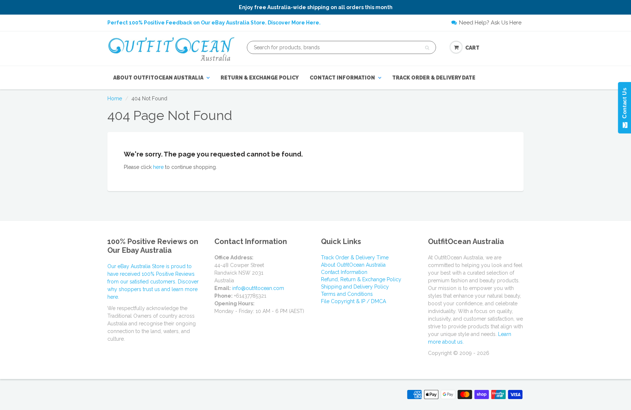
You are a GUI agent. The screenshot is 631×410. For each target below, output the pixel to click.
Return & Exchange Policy (260, 78)
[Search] (427, 48)
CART (472, 48)
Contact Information (342, 78)
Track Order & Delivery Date (433, 78)
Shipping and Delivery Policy (355, 287)
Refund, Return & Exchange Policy (361, 279)
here (158, 167)
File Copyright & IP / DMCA (353, 301)
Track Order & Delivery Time (355, 257)
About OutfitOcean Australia (158, 78)
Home (114, 98)
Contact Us (624, 105)
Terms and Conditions (347, 294)
